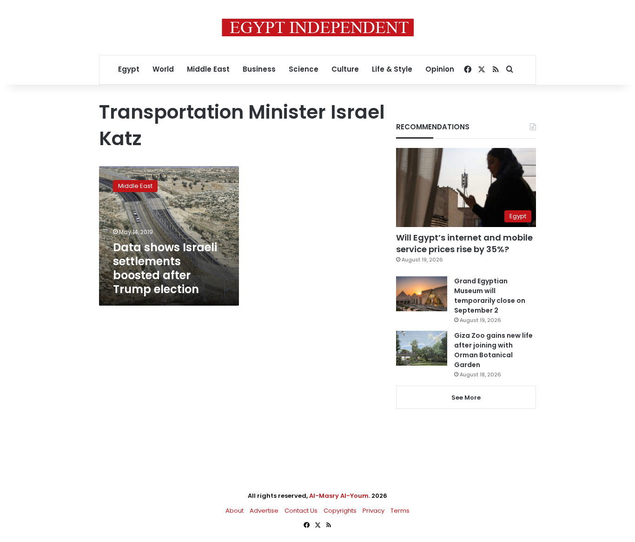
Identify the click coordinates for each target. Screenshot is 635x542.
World (163, 69)
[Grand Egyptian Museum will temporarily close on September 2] (421, 293)
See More (466, 397)
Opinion (439, 69)
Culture (345, 69)
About (234, 510)
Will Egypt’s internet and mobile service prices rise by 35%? (464, 243)
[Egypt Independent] (318, 27)
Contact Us (301, 510)
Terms (400, 510)
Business (259, 69)
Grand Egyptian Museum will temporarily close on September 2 (489, 295)
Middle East (208, 69)
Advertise (264, 510)
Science (303, 69)
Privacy (373, 510)
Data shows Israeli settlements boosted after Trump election (165, 268)
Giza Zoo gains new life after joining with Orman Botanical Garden (493, 350)
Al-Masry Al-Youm (339, 495)
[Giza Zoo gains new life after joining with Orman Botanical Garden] (421, 348)
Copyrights (340, 510)
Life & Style (392, 69)
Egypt (128, 69)
